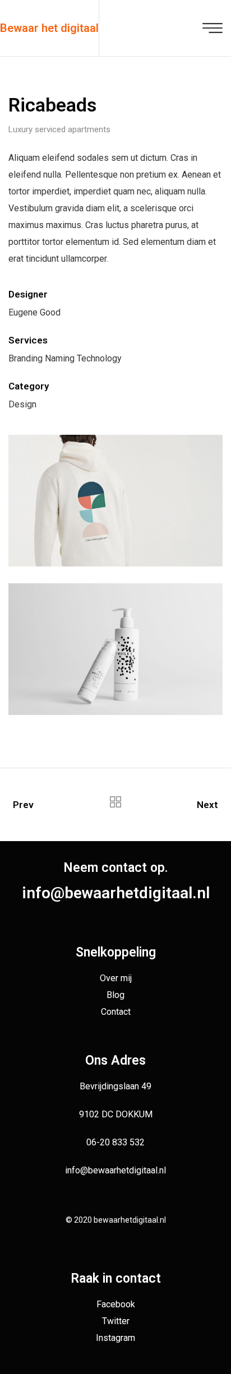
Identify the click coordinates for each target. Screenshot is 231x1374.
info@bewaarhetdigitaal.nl (116, 893)
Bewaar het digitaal (49, 28)
